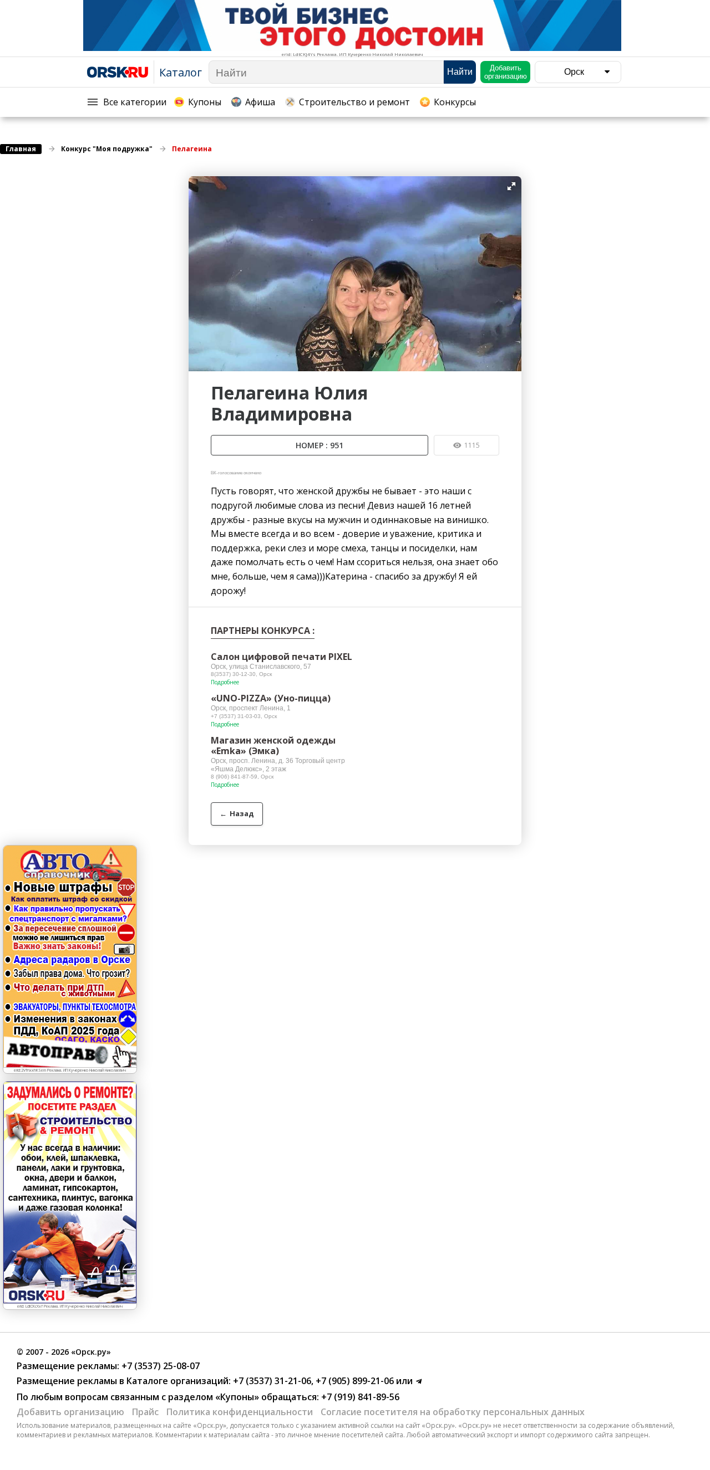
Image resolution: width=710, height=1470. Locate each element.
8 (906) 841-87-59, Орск (242, 777)
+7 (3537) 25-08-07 (159, 1366)
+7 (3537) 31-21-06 (271, 1381)
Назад (237, 813)
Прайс (145, 1412)
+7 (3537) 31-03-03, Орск (244, 716)
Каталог (180, 72)
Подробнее (225, 682)
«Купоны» (237, 1397)
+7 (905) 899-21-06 (353, 1381)
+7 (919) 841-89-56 (359, 1397)
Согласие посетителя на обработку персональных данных (453, 1412)
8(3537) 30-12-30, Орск (241, 674)
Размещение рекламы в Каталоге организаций (123, 1381)
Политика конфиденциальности (239, 1412)
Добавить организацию (70, 1412)
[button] (511, 186)
